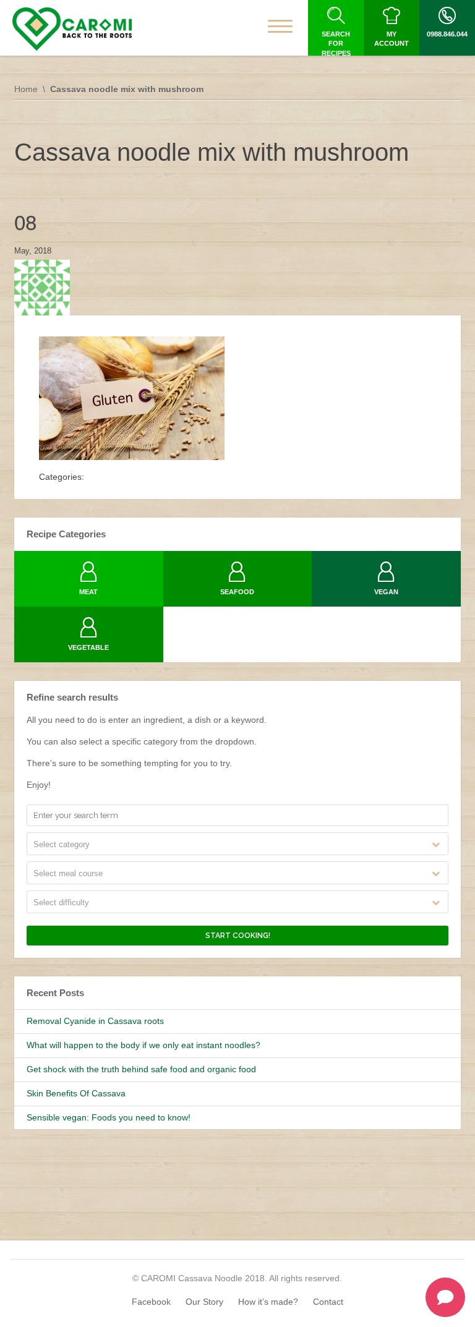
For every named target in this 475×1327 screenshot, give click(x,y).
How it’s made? (268, 1302)
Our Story (204, 1302)
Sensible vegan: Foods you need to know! (108, 1117)
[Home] (72, 29)
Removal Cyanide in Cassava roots (95, 1021)
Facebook (151, 1302)
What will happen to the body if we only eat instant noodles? (143, 1045)
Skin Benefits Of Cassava (76, 1093)
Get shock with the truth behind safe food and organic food (141, 1069)
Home (26, 89)
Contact (328, 1302)
